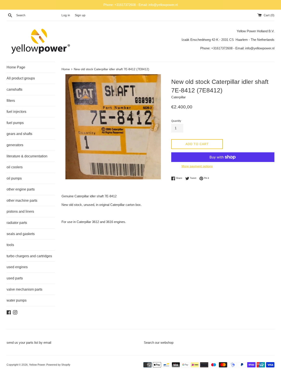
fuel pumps (15, 123)
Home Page (16, 67)
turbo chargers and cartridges (29, 256)
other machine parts (22, 200)
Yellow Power (37, 364)
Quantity (176, 120)
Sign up (80, 15)
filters (11, 100)
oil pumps (14, 178)
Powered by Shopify (58, 364)
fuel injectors (16, 111)
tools (10, 245)
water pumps (17, 300)
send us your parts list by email (29, 342)
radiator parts (17, 223)
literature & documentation (27, 156)
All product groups (21, 78)
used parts (15, 278)
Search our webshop (158, 342)
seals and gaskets (21, 234)
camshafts (14, 89)
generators (15, 145)
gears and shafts (19, 134)
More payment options (197, 166)
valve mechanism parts (24, 289)
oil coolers (15, 167)
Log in (65, 15)
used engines (17, 267)
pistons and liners (20, 211)
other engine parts (21, 189)
